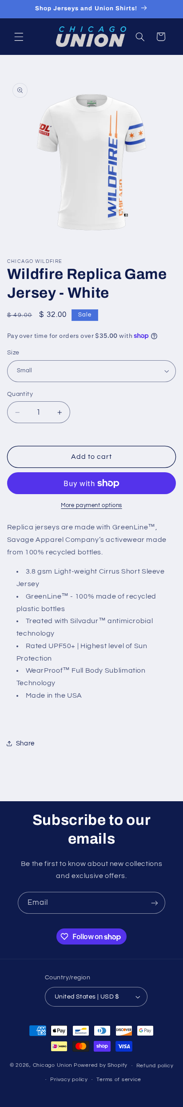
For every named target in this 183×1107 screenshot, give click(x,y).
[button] (18, 36)
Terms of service (118, 1079)
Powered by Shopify (100, 1065)
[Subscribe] (154, 903)
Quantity (20, 394)
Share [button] (25, 743)
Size (13, 353)
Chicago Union (53, 1065)
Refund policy (155, 1065)
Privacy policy (69, 1079)
